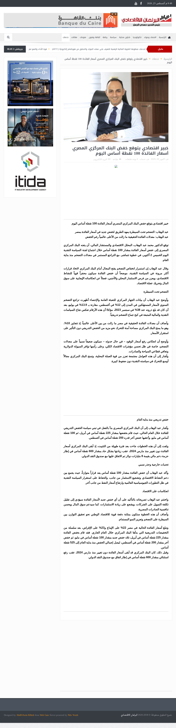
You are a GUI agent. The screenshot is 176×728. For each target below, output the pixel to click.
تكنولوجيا (137, 37)
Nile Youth (73, 715)
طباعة (115, 159)
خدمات (66, 37)
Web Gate (45, 715)
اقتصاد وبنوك (150, 37)
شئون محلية (124, 37)
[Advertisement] (116, 195)
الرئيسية (162, 37)
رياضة (105, 37)
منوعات (83, 37)
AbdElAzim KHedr (25, 715)
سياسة (113, 37)
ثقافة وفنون (94, 37)
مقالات (74, 37)
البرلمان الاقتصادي (129, 715)
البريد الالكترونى (100, 159)
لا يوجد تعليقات (131, 159)
